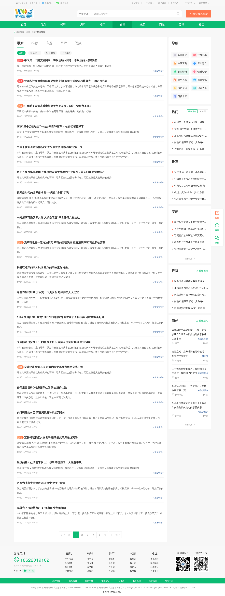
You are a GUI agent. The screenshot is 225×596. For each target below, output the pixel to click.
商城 (162, 24)
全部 (21, 53)
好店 (142, 24)
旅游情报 (182, 71)
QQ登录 (48, 2)
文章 (34, 31)
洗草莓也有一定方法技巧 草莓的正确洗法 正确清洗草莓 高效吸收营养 (61, 242)
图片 (63, 42)
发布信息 (69, 570)
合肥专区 (154, 559)
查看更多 (189, 258)
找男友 (133, 559)
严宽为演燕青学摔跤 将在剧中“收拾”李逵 (41, 483)
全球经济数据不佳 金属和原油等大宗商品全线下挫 (50, 367)
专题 (49, 42)
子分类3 (66, 53)
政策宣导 (202, 55)
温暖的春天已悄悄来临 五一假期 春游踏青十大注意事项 (49, 462)
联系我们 (73, 580)
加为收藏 (56, 580)
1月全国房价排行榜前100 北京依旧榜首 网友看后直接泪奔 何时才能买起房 (60, 317)
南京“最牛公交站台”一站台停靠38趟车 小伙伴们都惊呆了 (50, 126)
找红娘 (133, 570)
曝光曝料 (154, 563)
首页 (23, 24)
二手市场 (69, 559)
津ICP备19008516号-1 (112, 592)
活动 (181, 24)
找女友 (133, 563)
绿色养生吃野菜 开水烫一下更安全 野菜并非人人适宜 (48, 292)
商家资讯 (202, 79)
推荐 (34, 42)
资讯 (122, 24)
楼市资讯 (182, 88)
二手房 (112, 566)
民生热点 (182, 79)
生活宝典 (182, 63)
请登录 (25, 2)
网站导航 (203, 2)
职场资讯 (202, 88)
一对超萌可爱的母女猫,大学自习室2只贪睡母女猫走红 (48, 217)
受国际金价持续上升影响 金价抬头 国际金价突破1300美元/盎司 (54, 342)
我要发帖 (203, 320)
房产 (82, 24)
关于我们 (153, 580)
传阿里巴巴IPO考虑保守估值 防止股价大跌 (42, 387)
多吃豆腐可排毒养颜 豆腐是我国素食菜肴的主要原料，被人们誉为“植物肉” (61, 172)
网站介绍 (169, 580)
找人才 (90, 563)
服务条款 (137, 580)
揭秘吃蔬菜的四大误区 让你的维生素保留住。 (43, 267)
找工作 (90, 559)
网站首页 (135, 2)
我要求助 (154, 566)
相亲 (102, 24)
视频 (78, 42)
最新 (20, 42)
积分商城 (162, 2)
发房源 (112, 570)
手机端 (149, 2)
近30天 (203, 111)
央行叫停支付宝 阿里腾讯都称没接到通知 (41, 412)
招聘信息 (105, 580)
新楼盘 (112, 559)
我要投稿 (203, 270)
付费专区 (182, 96)
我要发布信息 (200, 14)
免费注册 (33, 2)
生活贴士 (34, 53)
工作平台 (189, 2)
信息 (43, 24)
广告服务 (121, 580)
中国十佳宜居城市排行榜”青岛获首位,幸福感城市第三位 (49, 147)
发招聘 (90, 566)
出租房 (112, 563)
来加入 (133, 566)
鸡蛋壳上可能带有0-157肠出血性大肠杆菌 (41, 508)
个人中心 (174, 2)
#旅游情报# (158, 70)
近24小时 (192, 111)
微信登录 (64, 2)
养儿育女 (202, 63)
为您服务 (154, 570)
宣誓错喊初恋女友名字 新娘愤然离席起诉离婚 (48, 437)
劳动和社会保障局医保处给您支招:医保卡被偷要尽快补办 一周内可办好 (62, 81)
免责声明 (89, 580)
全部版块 (182, 55)
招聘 (63, 24)
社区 (201, 24)
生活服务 (50, 53)
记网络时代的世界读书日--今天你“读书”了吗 (43, 192)
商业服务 (69, 566)
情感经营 (202, 71)
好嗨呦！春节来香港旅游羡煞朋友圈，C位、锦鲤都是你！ (55, 106)
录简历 (90, 570)
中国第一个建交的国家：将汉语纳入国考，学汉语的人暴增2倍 (57, 60)
